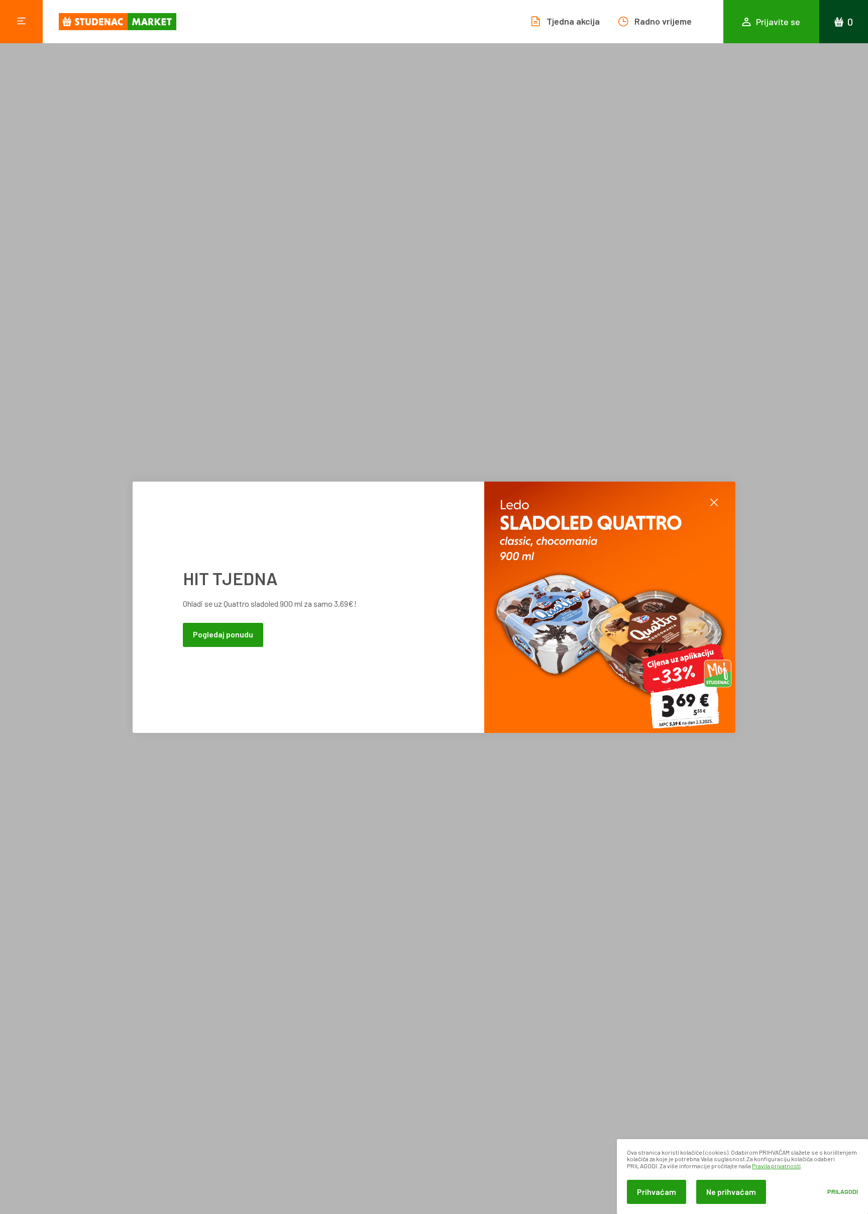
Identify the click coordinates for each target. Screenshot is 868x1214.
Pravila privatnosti (776, 1165)
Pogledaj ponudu (223, 634)
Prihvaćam (656, 1191)
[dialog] (742, 1176)
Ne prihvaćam (731, 1191)
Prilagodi (842, 1191)
